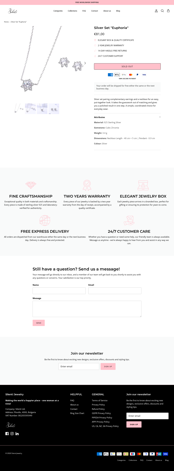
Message (37, 298)
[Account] (156, 10)
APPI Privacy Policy (101, 421)
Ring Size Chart (77, 413)
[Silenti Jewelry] (12, 11)
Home (6, 22)
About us (107, 11)
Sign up (108, 366)
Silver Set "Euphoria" (19, 22)
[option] (50, 63)
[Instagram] (12, 433)
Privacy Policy (98, 404)
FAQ (84, 11)
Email (91, 284)
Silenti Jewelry (16, 453)
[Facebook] (7, 433)
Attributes (99, 117)
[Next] (85, 63)
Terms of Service (99, 400)
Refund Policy (98, 409)
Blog (118, 11)
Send (38, 323)
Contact (94, 11)
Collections (72, 11)
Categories (58, 11)
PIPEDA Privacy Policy (102, 417)
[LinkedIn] (17, 433)
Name (36, 284)
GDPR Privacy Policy (101, 413)
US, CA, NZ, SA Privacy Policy (105, 426)
